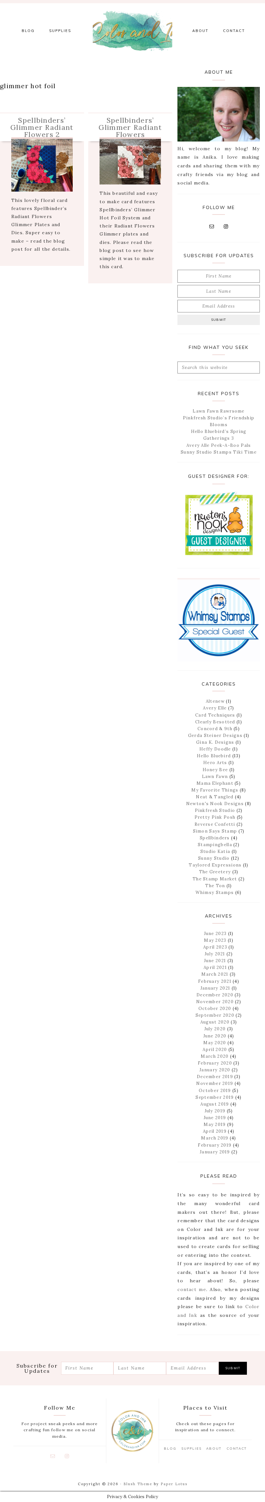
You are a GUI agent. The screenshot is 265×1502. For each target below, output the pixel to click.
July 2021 (215, 954)
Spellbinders (215, 838)
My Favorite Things (214, 790)
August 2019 (214, 1104)
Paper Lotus (174, 1484)
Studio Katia (215, 851)
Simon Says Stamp (215, 831)
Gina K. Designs (215, 742)
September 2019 (215, 1097)
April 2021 (215, 967)
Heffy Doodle (215, 749)
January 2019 (215, 1152)
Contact (237, 1448)
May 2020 (214, 1042)
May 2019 (215, 1124)
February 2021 (214, 981)
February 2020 (215, 1063)
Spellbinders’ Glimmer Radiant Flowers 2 (42, 127)
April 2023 (215, 947)
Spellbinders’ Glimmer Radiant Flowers (130, 127)
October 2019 (215, 1090)
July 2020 (215, 1029)
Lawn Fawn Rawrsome (218, 411)
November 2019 (214, 1083)
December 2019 (215, 1076)
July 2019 (215, 1111)
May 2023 (215, 940)
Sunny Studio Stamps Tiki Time (219, 452)
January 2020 (214, 1070)
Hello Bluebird (214, 756)
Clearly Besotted (215, 722)
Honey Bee (215, 769)
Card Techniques (215, 715)
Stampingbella (215, 844)
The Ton (215, 885)
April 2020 (215, 1049)
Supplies (191, 1448)
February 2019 (214, 1145)
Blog (170, 1448)
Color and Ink (132, 31)
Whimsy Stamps (215, 892)
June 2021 (215, 960)
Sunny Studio (214, 858)
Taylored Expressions (215, 865)
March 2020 (214, 1056)
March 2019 (214, 1138)
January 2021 (215, 988)
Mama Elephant (214, 783)
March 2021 (214, 974)
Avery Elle (215, 708)
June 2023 (215, 933)
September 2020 (215, 1015)
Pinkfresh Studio (215, 810)
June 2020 (215, 1036)
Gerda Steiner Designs (215, 735)
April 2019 (215, 1131)
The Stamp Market (215, 879)
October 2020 (214, 1008)
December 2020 (214, 995)
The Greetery (215, 872)
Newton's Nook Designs (215, 803)
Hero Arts (215, 762)
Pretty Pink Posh (215, 817)
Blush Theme (137, 1484)
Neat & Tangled (214, 797)
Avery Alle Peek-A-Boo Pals (218, 445)
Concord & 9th (214, 728)
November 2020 (215, 1001)
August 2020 (214, 1022)
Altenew (215, 701)
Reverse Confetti (215, 824)
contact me (191, 1289)
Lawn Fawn (215, 776)
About (214, 1448)
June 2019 (215, 1117)
